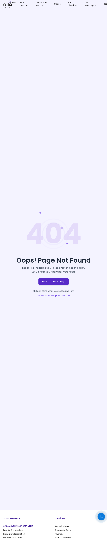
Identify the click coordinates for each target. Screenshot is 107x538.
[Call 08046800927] (101, 516)
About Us (12, 4)
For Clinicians (72, 4)
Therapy (59, 534)
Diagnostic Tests (63, 530)
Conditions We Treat (41, 4)
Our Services (24, 4)
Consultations (62, 526)
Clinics (57, 4)
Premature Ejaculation (14, 534)
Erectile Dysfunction (13, 530)
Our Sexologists (90, 4)
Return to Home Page (53, 281)
